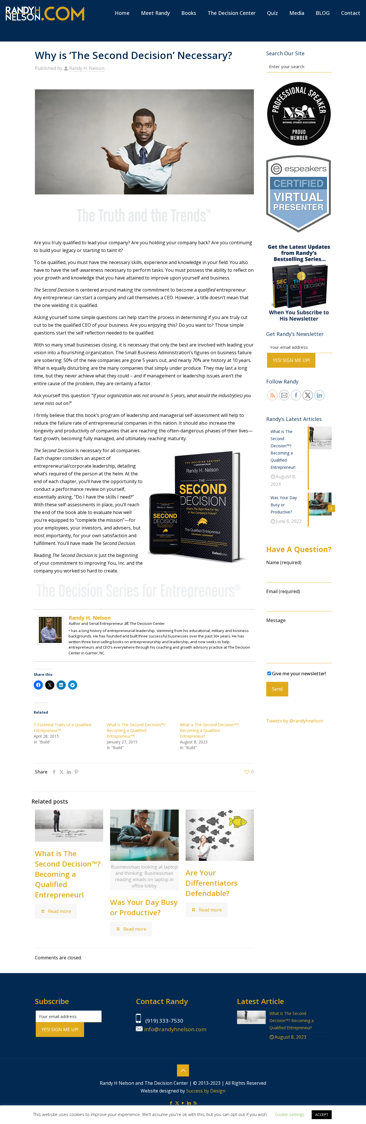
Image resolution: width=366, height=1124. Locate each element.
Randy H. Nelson (86, 68)
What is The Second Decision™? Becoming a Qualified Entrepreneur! (209, 730)
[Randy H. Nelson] (50, 643)
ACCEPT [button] (321, 1114)
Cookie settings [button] (290, 1114)
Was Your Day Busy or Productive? (144, 907)
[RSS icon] (195, 1103)
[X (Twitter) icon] (177, 1103)
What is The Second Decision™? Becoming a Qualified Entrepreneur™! (136, 730)
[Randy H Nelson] (45, 13)
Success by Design (205, 1091)
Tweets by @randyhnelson (294, 721)
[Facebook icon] (171, 1103)
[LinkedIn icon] (189, 1103)
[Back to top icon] (183, 1070)
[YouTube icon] (183, 1103)
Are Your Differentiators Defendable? (212, 882)
